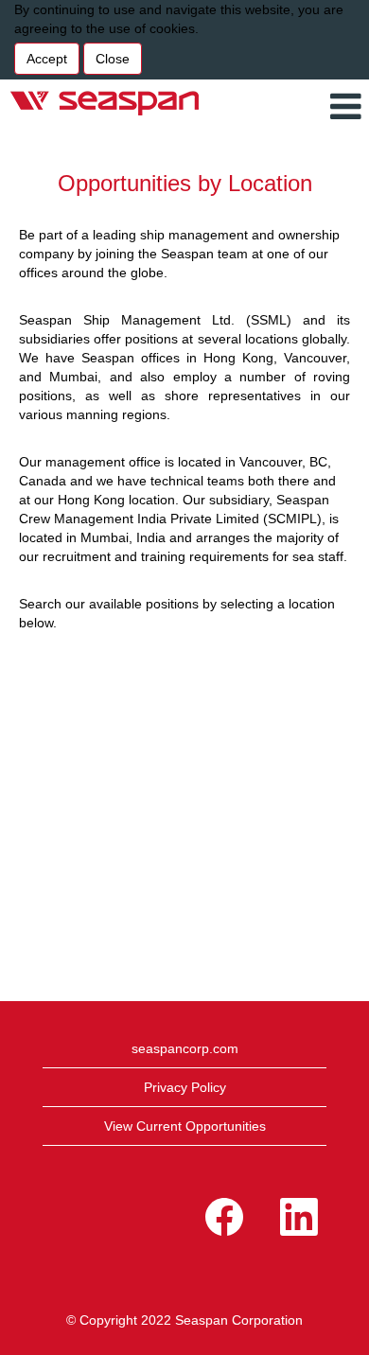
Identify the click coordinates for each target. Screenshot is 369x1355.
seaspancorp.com (185, 1048)
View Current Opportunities (185, 1126)
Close (113, 58)
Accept (46, 58)
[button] (326, 106)
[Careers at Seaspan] (104, 102)
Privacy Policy (185, 1087)
